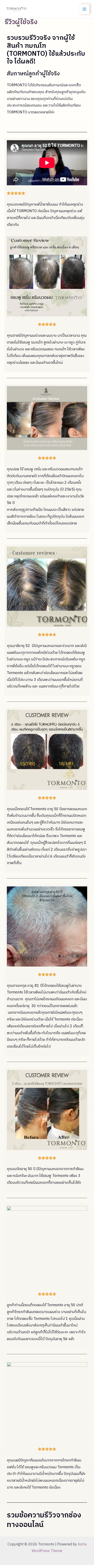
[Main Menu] (84, 9)
